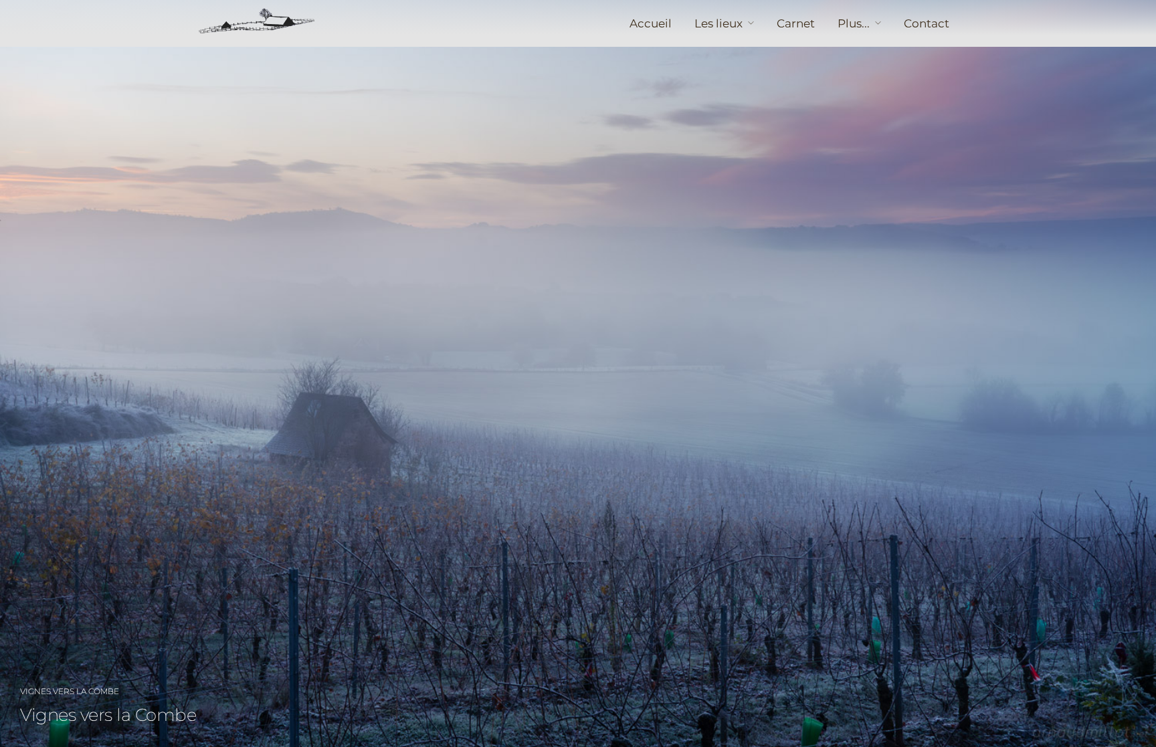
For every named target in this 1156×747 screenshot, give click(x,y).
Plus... (854, 23)
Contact (926, 23)
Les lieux (718, 23)
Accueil (651, 23)
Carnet (796, 23)
